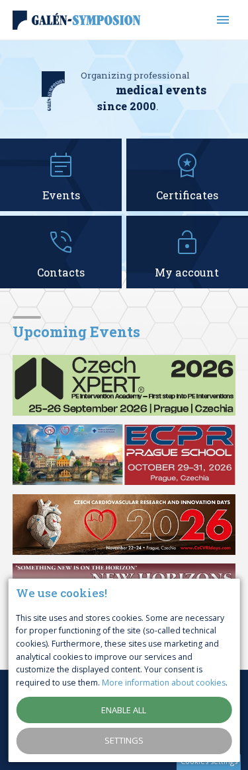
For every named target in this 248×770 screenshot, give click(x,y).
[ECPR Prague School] (124, 454)
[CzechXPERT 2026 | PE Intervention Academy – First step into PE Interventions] (124, 385)
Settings (124, 740)
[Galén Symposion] (79, 20)
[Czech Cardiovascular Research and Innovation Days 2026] (124, 524)
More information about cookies (164, 682)
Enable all (123, 710)
